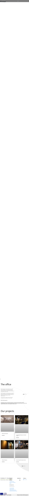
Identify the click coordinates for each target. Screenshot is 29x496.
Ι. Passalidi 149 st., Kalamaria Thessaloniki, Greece (13, 482)
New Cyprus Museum (5, 433)
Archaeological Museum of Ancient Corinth (21, 435)
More (23, 394)
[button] (18, 1)
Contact (11, 478)
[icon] (23, 479)
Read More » (3, 435)
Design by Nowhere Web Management (22, 494)
